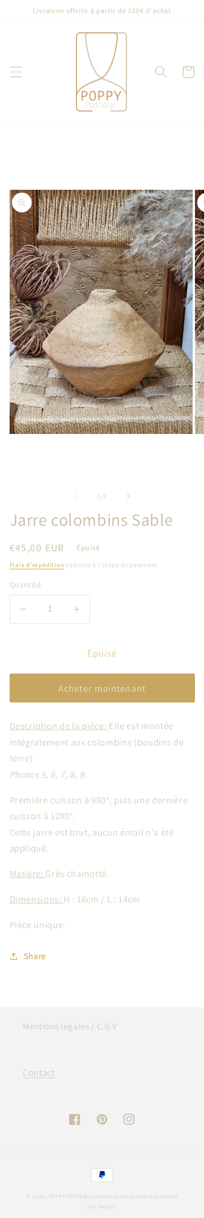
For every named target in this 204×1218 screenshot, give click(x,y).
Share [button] (35, 955)
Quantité (25, 584)
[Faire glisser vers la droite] (128, 496)
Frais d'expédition (37, 565)
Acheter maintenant (102, 688)
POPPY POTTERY (69, 1196)
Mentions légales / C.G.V (70, 1026)
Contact (39, 1072)
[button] (15, 72)
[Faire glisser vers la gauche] (75, 496)
